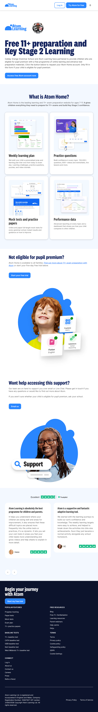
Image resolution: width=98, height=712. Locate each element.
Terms (52, 637)
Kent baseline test (12, 647)
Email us (15, 406)
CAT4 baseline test (12, 640)
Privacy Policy (71, 700)
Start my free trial (15, 601)
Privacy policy (55, 640)
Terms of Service (86, 700)
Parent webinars (56, 622)
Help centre (54, 625)
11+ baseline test (11, 637)
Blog (51, 612)
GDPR (52, 650)
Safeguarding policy (57, 647)
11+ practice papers (12, 626)
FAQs (52, 628)
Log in (7, 662)
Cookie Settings (56, 654)
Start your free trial (19, 275)
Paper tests (9, 615)
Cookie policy (55, 644)
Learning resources (57, 618)
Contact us (9, 669)
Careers (8, 672)
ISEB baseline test (12, 644)
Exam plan (9, 623)
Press (7, 676)
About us (8, 666)
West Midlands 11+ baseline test (17, 650)
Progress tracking (12, 612)
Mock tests (9, 619)
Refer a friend (10, 679)
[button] (90, 5)
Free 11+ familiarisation (59, 615)
